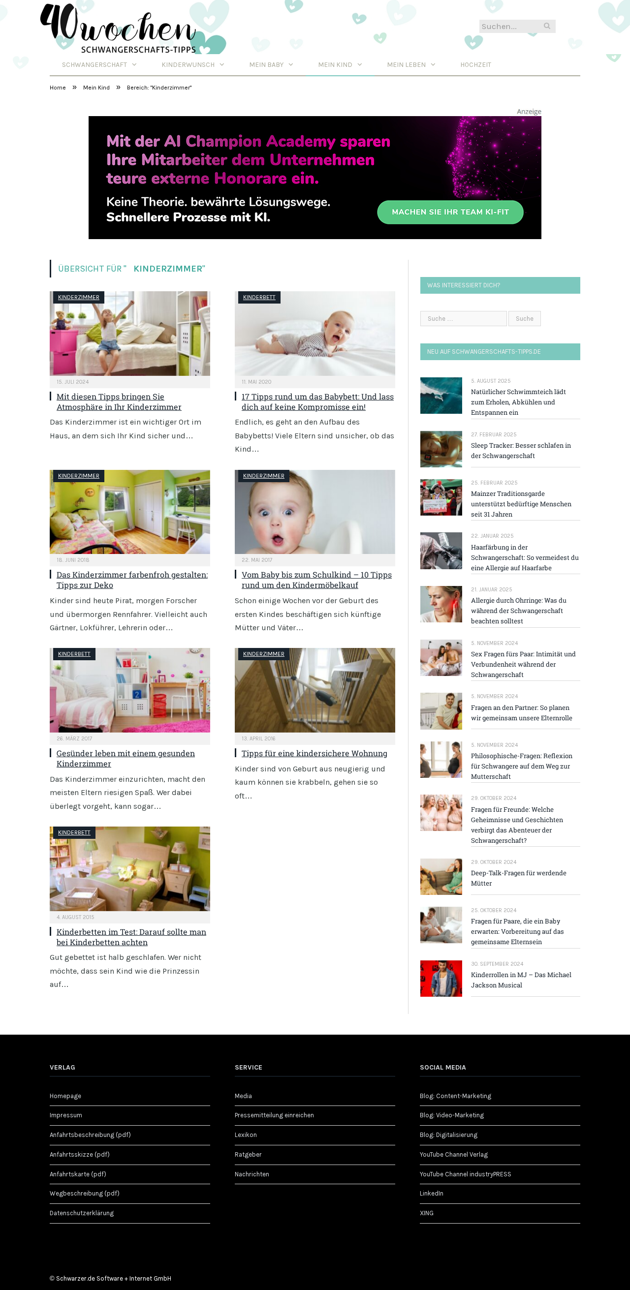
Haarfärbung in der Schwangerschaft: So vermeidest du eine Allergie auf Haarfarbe (525, 557)
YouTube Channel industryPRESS (465, 1174)
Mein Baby (266, 65)
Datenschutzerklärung (82, 1213)
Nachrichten (252, 1174)
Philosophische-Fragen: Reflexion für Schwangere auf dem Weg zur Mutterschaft (521, 766)
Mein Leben (406, 65)
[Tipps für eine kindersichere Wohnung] (315, 690)
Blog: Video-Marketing (452, 1115)
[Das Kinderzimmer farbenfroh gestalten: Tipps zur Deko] (130, 512)
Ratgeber (248, 1154)
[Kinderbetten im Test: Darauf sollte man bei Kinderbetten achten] (130, 869)
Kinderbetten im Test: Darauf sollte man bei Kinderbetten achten (131, 936)
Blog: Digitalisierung (448, 1134)
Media (243, 1096)
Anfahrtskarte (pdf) (78, 1174)
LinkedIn (431, 1193)
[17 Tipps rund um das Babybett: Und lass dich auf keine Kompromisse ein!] (315, 333)
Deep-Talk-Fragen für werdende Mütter (519, 878)
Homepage (65, 1096)
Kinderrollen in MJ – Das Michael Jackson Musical (521, 979)
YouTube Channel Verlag (454, 1154)
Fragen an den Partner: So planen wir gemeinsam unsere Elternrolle (521, 712)
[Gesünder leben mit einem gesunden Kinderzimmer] (130, 690)
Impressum (66, 1115)
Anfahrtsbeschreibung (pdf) (90, 1134)
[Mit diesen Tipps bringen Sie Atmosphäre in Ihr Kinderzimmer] (130, 333)
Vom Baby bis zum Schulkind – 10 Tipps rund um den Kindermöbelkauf (317, 579)
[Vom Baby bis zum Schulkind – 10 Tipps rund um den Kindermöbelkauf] (315, 512)
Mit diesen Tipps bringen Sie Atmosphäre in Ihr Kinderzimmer (119, 401)
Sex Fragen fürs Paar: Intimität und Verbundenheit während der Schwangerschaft (523, 664)
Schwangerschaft (94, 65)
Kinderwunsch (188, 65)
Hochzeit (475, 65)
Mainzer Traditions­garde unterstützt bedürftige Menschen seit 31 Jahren (521, 504)
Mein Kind (335, 65)
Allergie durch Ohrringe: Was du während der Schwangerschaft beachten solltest (519, 610)
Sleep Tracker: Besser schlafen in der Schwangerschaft (521, 450)
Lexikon (246, 1134)
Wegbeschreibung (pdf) (85, 1193)
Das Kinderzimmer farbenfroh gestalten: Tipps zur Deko (132, 579)
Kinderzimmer (78, 297)
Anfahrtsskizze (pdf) (80, 1154)
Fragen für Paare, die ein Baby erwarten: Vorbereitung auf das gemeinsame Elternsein (517, 931)
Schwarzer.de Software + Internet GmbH (113, 1278)
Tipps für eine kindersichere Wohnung (314, 753)
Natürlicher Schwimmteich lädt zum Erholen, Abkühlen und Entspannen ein (518, 402)
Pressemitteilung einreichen (274, 1115)
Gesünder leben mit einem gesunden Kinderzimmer (126, 758)
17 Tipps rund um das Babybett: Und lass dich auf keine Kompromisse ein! (318, 401)
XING (427, 1213)
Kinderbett (259, 297)
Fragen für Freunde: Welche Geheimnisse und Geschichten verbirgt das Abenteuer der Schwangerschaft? (517, 825)
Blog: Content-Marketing (455, 1096)
